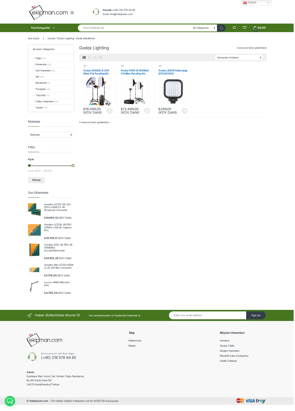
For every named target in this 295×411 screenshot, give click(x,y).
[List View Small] (100, 57)
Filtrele (36, 180)
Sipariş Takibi (227, 345)
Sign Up (255, 315)
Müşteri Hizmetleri (229, 350)
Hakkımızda (134, 340)
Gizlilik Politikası (228, 360)
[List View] (95, 57)
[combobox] (134, 27)
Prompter (43, 89)
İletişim (132, 345)
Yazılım (41, 107)
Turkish (251, 2)
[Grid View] (84, 57)
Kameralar (43, 64)
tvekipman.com (38, 400)
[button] (10, 401)
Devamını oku (108, 111)
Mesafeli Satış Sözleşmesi (234, 355)
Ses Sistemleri (45, 70)
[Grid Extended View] (89, 57)
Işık (84, 65)
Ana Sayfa (33, 38)
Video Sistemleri (47, 101)
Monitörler (43, 82)
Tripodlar (43, 95)
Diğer (41, 58)
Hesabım (224, 340)
